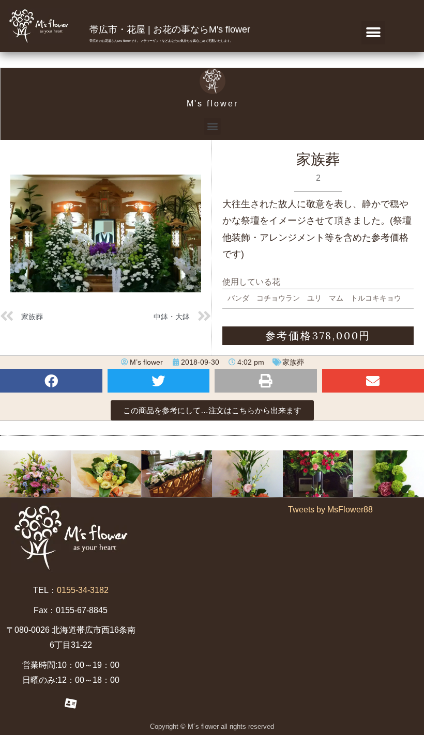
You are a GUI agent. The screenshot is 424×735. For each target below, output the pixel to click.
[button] (373, 32)
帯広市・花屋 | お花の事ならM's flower (169, 29)
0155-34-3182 (83, 590)
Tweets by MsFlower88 (330, 509)
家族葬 (293, 362)
